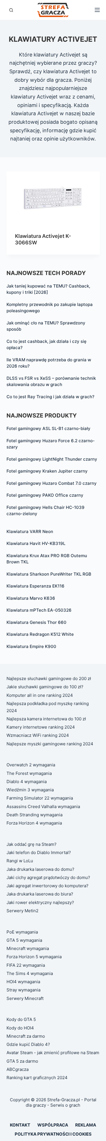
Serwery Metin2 (22, 910)
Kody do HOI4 (20, 1028)
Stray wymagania (23, 990)
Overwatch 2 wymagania (31, 764)
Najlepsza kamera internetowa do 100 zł (46, 718)
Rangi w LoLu (20, 860)
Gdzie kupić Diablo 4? (28, 1044)
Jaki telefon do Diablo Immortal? (39, 852)
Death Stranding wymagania (34, 814)
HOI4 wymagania (23, 981)
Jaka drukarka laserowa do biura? (40, 894)
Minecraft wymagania (28, 948)
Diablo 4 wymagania (27, 781)
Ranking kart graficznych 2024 (37, 1077)
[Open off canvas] (97, 9)
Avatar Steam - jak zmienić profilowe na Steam (53, 1052)
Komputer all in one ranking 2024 (40, 695)
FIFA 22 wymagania (26, 965)
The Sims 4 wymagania (30, 973)
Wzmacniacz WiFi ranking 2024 (38, 735)
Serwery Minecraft (25, 998)
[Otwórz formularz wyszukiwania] (11, 10)
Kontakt (20, 1125)
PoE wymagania (22, 932)
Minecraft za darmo (26, 1036)
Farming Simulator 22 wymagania (40, 798)
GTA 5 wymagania (24, 940)
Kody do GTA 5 (21, 1019)
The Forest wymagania (29, 773)
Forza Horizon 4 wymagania (34, 823)
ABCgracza (18, 1069)
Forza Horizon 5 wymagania (34, 956)
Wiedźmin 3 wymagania (30, 789)
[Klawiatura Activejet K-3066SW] (53, 197)
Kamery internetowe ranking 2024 (41, 727)
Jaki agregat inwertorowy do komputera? (47, 885)
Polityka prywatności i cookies (53, 1134)
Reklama (85, 1125)
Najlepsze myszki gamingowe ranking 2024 (50, 743)
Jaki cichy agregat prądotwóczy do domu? (48, 877)
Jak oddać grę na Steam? (32, 844)
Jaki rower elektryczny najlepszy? (40, 902)
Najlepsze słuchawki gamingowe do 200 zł (49, 678)
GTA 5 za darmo (22, 1061)
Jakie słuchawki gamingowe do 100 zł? (45, 686)
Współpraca (52, 1125)
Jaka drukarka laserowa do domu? (40, 869)
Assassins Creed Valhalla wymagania (43, 806)
